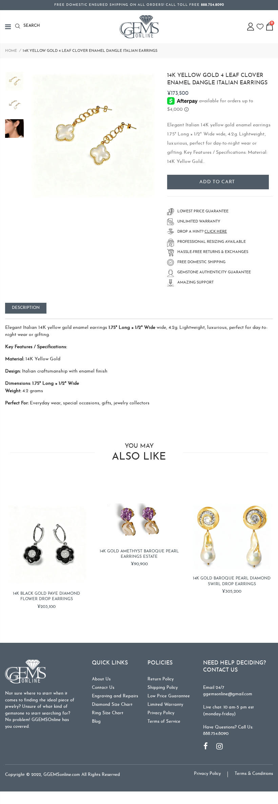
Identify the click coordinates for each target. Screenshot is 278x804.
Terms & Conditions (254, 773)
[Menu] (10, 26)
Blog (96, 721)
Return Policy (160, 679)
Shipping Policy (162, 687)
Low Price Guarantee (168, 696)
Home (11, 51)
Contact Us (103, 687)
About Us (101, 679)
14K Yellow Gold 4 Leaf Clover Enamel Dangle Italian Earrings (217, 79)
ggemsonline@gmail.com (227, 694)
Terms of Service (163, 721)
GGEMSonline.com (61, 775)
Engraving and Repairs (115, 696)
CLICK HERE (215, 232)
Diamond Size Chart (112, 704)
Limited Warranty (165, 704)
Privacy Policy (160, 713)
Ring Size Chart (107, 713)
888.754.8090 (216, 734)
